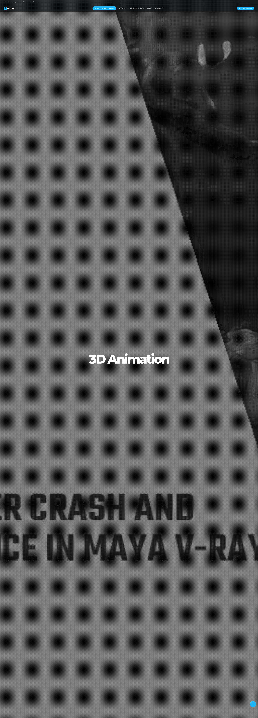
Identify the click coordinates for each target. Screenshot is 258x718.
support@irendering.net (32, 2)
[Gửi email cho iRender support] (253, 704)
